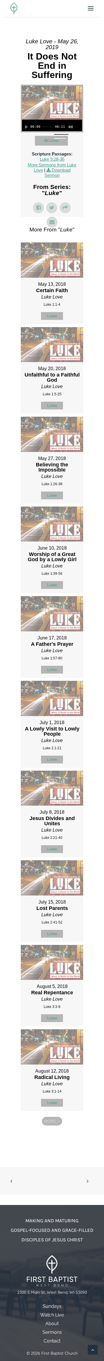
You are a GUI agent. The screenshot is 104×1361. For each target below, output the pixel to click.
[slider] (62, 134)
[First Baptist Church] (13, 8)
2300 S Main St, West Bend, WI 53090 (52, 1292)
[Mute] (70, 127)
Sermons (52, 1332)
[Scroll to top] (93, 1349)
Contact (52, 1341)
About (52, 1324)
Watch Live (52, 1315)
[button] (90, 8)
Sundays (52, 1306)
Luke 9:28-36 (52, 159)
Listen (54, 140)
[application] (52, 125)
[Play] (25, 127)
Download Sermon (57, 173)
